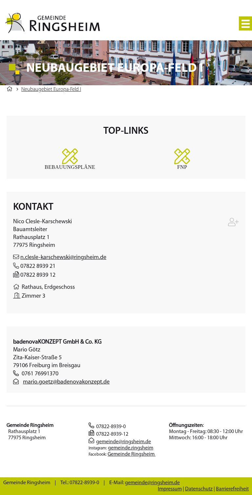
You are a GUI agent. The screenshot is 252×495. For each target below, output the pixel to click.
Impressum (170, 489)
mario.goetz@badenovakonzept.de (66, 382)
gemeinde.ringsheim (130, 448)
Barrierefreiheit (232, 489)
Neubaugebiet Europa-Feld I (51, 89)
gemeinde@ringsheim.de (123, 442)
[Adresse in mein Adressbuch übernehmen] (233, 224)
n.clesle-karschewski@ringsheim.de (63, 258)
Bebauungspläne (70, 166)
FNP (182, 166)
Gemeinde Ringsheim (132, 454)
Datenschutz (199, 489)
